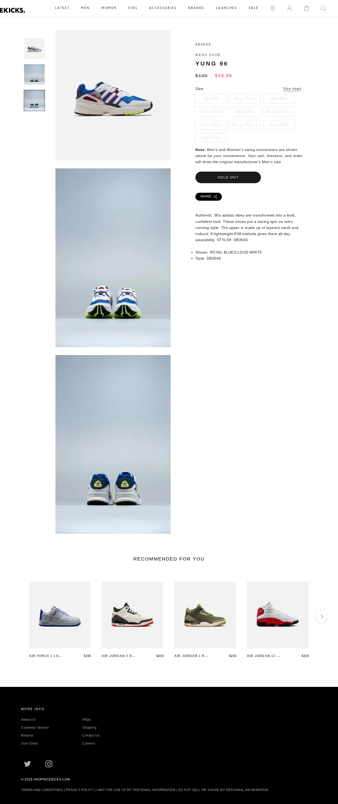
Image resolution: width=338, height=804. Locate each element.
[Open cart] (306, 8)
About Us (28, 720)
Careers (88, 743)
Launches (226, 8)
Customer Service (35, 727)
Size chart (292, 88)
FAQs (86, 720)
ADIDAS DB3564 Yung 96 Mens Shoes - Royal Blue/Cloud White (113, 157)
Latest (62, 8)
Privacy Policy (80, 790)
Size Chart (29, 743)
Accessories (163, 8)
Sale (254, 8)
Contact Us (91, 735)
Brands (196, 8)
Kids (133, 8)
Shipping (89, 727)
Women (109, 8)
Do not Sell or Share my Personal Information (223, 790)
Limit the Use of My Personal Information (135, 790)
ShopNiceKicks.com (52, 779)
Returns (27, 735)
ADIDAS (203, 44)
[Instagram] (48, 763)
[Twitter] (27, 763)
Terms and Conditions (42, 790)
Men (85, 8)
